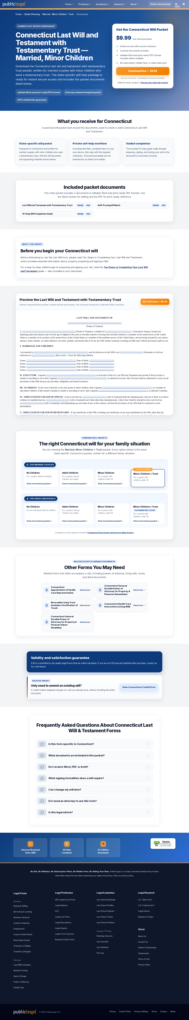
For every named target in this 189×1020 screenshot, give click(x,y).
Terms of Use (144, 959)
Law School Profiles (105, 905)
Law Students (102, 947)
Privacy (112, 1011)
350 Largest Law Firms (65, 900)
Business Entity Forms (65, 939)
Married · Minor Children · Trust (58, 14)
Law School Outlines (105, 922)
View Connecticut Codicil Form (138, 687)
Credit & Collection (22, 923)
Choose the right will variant (154, 83)
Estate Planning (32, 14)
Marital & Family (21, 970)
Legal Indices (144, 911)
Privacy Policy (144, 965)
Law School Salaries (105, 911)
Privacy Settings (141, 1011)
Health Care (19, 987)
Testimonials (143, 953)
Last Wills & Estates (22, 965)
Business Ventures (22, 917)
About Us (142, 936)
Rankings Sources (104, 936)
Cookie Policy (125, 1011)
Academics (101, 4)
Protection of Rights (22, 946)
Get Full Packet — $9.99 (155, 301)
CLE (57, 911)
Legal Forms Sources (64, 934)
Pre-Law (100, 953)
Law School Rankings (106, 900)
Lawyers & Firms (62, 917)
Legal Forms (20, 893)
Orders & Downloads (160, 4)
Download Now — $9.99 (142, 71)
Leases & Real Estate (23, 934)
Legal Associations (63, 922)
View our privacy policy (123, 875)
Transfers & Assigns (22, 951)
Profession (83, 4)
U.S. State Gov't (145, 900)
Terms (154, 1011)
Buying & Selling (21, 906)
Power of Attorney (21, 982)
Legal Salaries (61, 905)
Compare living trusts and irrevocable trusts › (110, 532)
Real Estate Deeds (22, 940)
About (133, 4)
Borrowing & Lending (23, 912)
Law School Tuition (105, 917)
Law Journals (102, 941)
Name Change (20, 976)
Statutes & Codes (145, 917)
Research (119, 4)
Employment (19, 929)
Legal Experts (61, 928)
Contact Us (143, 942)
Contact (163, 1011)
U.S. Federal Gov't (146, 905)
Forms (68, 4)
